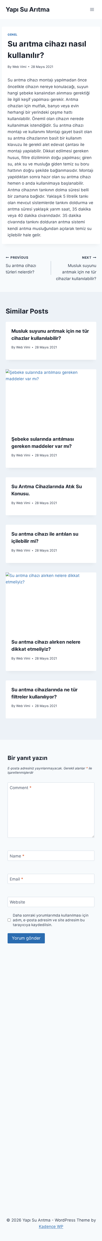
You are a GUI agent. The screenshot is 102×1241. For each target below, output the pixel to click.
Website (17, 902)
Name (17, 856)
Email (16, 879)
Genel (13, 34)
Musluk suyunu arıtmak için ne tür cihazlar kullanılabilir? (76, 268)
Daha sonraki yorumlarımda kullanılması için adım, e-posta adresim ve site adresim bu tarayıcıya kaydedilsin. (50, 920)
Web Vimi (19, 67)
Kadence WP (51, 1226)
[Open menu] (92, 9)
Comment (21, 787)
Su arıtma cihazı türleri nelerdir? (21, 265)
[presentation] (51, 399)
